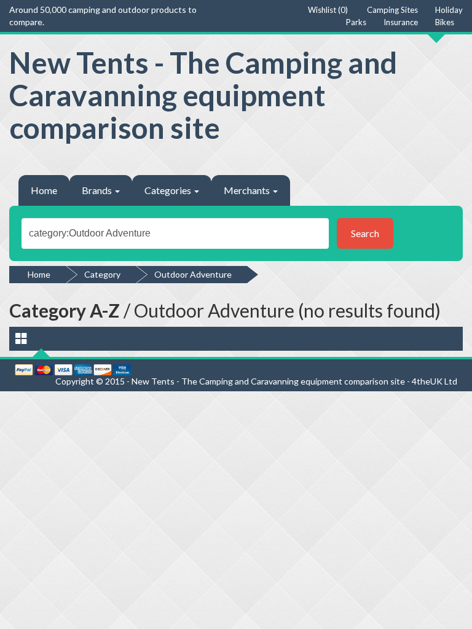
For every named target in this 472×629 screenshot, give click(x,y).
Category (102, 274)
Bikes (444, 22)
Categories (168, 190)
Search (365, 233)
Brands (98, 190)
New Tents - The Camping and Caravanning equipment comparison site (203, 95)
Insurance (401, 22)
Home (44, 190)
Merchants (248, 190)
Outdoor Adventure (193, 274)
